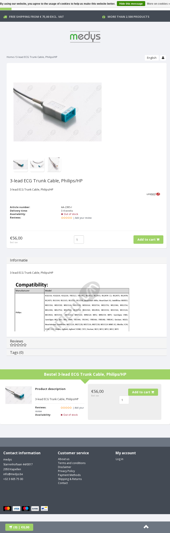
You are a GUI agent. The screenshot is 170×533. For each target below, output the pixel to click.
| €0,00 (21, 527)
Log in (119, 459)
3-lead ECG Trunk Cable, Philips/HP (36, 57)
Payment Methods (69, 475)
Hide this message (131, 3)
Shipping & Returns (70, 479)
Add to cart (146, 239)
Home (10, 57)
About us (63, 459)
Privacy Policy (66, 471)
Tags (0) (16, 352)
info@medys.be (13, 474)
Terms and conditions (71, 463)
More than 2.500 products (128, 17)
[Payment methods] (26, 509)
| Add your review (82, 217)
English (151, 58)
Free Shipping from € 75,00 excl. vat (36, 17)
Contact (63, 483)
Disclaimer (64, 467)
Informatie (19, 260)
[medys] (85, 36)
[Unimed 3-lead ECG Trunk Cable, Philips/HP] (20, 164)
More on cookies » (158, 3)
